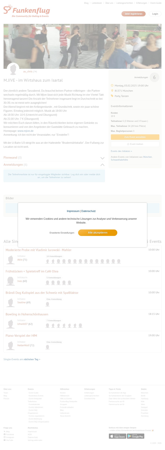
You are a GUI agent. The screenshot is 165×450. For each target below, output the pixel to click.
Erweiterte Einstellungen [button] (62, 232)
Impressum (73, 211)
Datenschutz (88, 211)
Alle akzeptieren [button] (97, 232)
